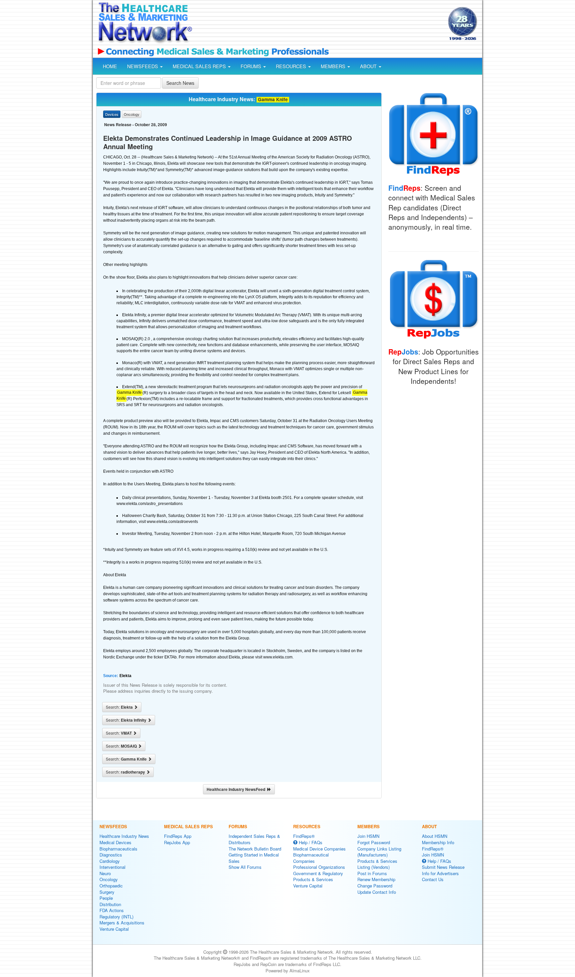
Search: (120, 707)
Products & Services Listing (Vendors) (377, 864)
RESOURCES (291, 66)
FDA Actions (111, 910)
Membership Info (438, 842)
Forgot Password (373, 842)
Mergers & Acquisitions (121, 922)
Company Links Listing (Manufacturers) (379, 852)
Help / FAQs (309, 842)
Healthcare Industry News (124, 836)
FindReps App (177, 836)
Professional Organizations (319, 867)
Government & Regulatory (318, 873)
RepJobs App (177, 842)
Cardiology (109, 861)
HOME (110, 66)
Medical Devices (115, 842)
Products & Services (313, 879)
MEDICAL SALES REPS (200, 66)
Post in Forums (372, 873)
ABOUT (369, 66)
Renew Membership (376, 879)
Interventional (112, 867)
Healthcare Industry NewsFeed (237, 789)
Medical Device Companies (319, 849)
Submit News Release (443, 867)
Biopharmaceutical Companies (311, 858)
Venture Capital (114, 929)
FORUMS (252, 66)
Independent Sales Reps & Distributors (254, 839)
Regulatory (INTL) (116, 916)
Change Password (374, 885)
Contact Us (433, 879)
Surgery (106, 892)
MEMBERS (334, 66)
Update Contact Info (376, 892)
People (106, 898)
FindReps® (304, 836)
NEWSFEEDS (143, 66)
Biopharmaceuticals (118, 849)
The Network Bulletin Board (255, 849)
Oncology (108, 879)
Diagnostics (110, 855)
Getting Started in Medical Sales (254, 858)
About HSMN (434, 836)
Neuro (105, 873)
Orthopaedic (111, 885)
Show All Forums (245, 867)
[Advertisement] (319, 24)
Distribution (110, 904)
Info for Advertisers (440, 873)
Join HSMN (368, 836)
